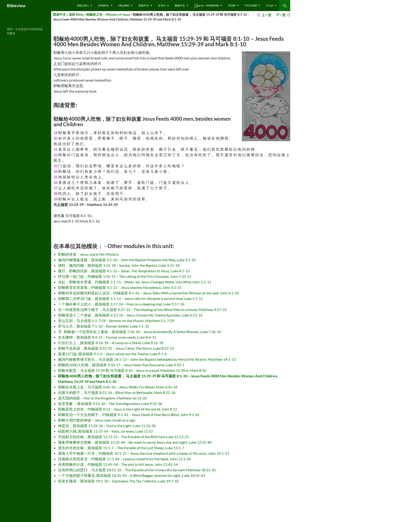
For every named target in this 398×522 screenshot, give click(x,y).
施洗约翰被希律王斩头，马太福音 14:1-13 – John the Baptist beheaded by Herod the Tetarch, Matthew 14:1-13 (147, 359)
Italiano (123, 5)
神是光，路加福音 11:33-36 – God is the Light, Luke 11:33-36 (107, 425)
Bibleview (16, 5)
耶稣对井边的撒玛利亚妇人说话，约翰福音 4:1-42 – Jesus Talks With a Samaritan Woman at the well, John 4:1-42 (148, 293)
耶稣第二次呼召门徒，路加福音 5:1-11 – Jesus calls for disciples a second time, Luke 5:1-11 (130, 298)
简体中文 (144, 5)
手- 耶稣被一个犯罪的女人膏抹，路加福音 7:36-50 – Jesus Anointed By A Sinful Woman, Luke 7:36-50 (139, 331)
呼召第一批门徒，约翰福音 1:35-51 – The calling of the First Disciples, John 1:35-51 (124, 276)
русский (251, 5)
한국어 (162, 5)
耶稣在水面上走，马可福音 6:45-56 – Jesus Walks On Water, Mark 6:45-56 (118, 387)
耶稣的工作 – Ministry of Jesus (108, 14)
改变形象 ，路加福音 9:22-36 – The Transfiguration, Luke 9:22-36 (110, 403)
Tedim (232, 5)
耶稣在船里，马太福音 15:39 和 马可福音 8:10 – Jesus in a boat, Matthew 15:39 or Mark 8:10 (132, 370)
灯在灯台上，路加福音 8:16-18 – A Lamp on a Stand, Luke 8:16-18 (110, 342)
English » (83, 5)
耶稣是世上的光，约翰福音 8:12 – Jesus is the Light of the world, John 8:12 (117, 409)
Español (103, 5)
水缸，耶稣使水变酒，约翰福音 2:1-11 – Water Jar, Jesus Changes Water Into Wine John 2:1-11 (134, 282)
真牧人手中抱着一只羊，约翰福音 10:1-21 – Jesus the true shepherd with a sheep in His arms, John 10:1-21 (143, 453)
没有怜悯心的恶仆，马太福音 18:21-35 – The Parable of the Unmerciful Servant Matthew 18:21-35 (137, 470)
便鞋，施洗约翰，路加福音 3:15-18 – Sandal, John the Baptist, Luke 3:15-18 (118, 265)
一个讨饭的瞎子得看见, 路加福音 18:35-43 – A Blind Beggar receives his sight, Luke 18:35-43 (131, 475)
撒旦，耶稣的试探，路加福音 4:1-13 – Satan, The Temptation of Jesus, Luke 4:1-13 (124, 271)
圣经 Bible (76, 14)
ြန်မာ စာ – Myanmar (206, 5)
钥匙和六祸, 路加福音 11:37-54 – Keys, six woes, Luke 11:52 (105, 431)
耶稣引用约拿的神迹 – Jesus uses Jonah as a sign (96, 420)
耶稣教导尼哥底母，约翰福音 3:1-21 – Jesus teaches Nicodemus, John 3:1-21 (119, 287)
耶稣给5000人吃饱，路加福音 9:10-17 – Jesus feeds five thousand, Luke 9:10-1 (121, 365)
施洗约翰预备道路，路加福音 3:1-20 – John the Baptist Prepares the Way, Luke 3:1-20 (127, 260)
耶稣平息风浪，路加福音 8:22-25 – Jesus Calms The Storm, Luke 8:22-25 (116, 348)
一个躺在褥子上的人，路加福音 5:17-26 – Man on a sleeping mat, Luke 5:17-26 (121, 304)
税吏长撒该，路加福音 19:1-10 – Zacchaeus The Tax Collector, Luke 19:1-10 (118, 481)
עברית (269, 5)
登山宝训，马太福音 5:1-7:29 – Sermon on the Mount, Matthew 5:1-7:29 (116, 320)
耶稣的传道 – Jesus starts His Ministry (88, 254)
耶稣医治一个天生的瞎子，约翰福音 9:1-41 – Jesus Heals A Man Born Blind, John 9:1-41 (128, 414)
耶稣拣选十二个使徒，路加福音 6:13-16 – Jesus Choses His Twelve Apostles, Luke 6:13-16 (130, 315)
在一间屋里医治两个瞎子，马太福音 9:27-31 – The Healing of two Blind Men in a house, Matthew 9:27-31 (142, 309)
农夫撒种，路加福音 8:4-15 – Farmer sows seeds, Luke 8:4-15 (107, 337)
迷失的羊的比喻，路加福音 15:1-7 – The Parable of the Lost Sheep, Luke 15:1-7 (121, 448)
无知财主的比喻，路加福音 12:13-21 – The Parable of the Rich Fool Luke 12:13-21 (123, 436)
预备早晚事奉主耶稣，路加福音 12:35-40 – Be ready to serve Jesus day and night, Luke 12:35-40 (135, 442)
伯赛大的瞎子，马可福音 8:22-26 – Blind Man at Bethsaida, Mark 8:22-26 (117, 392)
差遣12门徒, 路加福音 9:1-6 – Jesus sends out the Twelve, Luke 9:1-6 (112, 354)
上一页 (266, 15)
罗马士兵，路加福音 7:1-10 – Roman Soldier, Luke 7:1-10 (103, 326)
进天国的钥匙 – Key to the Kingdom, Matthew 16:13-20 (102, 398)
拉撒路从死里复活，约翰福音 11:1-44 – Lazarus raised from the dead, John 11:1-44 (124, 459)
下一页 (281, 15)
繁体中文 (180, 5)
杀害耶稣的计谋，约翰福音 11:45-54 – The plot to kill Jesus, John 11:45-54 (118, 464)
